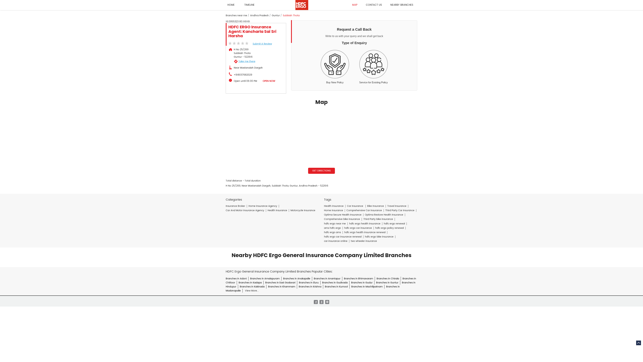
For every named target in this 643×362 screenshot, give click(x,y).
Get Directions (321, 171)
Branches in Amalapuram (265, 279)
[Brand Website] (327, 302)
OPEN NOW (269, 81)
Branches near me (236, 15)
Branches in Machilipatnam (367, 287)
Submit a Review (262, 44)
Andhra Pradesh (259, 15)
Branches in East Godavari (280, 283)
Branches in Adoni (236, 279)
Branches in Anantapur (327, 279)
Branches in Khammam (281, 287)
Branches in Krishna (310, 287)
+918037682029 (243, 75)
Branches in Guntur (387, 283)
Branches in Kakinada (252, 287)
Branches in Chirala (388, 279)
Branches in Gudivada (335, 283)
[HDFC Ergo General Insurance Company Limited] (301, 5)
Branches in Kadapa (250, 283)
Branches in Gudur (362, 283)
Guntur (276, 15)
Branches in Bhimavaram (358, 279)
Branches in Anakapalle (296, 279)
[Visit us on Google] (321, 302)
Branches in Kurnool (336, 287)
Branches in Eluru (309, 283)
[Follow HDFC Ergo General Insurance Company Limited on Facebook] (316, 302)
